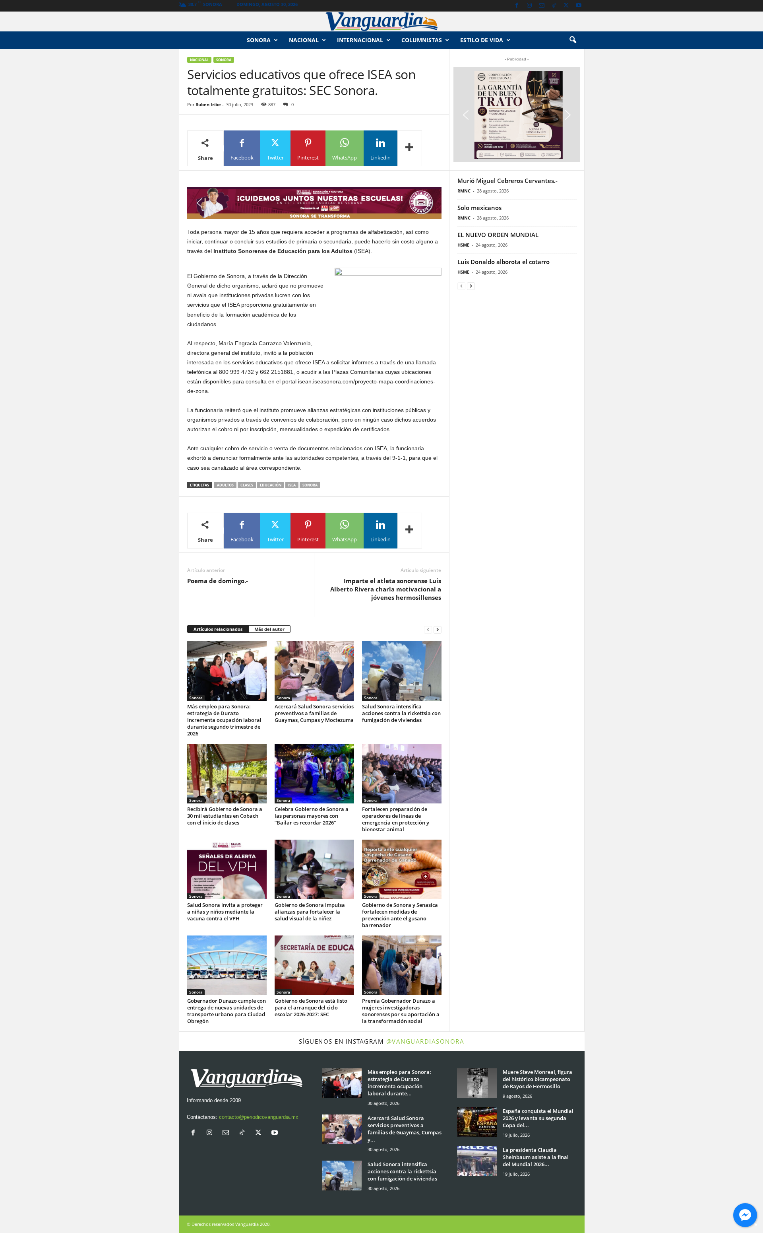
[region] (314, 203)
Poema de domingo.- (217, 581)
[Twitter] (566, 6)
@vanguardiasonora (425, 1041)
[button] (572, 40)
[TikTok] (554, 6)
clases (246, 485)
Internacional (360, 40)
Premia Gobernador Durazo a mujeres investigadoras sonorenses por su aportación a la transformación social (401, 1011)
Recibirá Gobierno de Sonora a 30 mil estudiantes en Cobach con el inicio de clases (224, 815)
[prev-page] (428, 629)
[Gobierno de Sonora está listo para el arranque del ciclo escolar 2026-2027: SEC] (314, 965)
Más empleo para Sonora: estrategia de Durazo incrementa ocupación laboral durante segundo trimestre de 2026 (224, 720)
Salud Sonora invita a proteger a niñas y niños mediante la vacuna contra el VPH (225, 911)
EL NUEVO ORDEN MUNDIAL (497, 235)
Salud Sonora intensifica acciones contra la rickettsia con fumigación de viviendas (401, 713)
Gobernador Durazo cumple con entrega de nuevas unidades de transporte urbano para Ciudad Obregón (226, 1011)
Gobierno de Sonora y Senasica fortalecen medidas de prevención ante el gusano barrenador (400, 915)
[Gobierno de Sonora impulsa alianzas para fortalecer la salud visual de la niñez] (314, 869)
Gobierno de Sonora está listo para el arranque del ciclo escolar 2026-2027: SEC (311, 1007)
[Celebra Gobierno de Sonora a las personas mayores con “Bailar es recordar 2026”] (314, 773)
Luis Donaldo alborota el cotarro (503, 262)
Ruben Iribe (208, 104)
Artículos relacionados (218, 629)
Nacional (304, 40)
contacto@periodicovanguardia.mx (258, 1117)
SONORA (310, 485)
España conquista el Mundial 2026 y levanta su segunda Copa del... (538, 1118)
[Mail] (541, 6)
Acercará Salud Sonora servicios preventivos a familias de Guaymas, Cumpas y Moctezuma (314, 713)
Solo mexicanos (479, 208)
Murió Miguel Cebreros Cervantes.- (507, 181)
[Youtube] (578, 6)
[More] (409, 148)
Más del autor (269, 629)
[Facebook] (517, 6)
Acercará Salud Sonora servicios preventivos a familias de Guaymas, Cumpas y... (405, 1128)
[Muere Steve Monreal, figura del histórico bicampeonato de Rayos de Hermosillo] (477, 1083)
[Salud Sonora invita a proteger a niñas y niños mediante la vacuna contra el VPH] (227, 869)
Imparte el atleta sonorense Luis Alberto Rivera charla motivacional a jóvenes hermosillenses (385, 589)
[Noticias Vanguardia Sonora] (381, 21)
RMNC (464, 191)
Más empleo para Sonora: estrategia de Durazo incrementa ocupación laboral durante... (399, 1082)
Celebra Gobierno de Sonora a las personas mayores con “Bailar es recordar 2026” (312, 815)
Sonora (259, 40)
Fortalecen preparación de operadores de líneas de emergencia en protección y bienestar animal (395, 819)
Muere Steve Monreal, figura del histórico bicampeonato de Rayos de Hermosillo (537, 1079)
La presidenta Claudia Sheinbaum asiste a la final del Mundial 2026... (536, 1157)
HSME (463, 245)
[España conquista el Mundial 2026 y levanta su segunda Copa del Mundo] (477, 1122)
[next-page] (438, 629)
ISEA (292, 485)
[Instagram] (529, 6)
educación (270, 485)
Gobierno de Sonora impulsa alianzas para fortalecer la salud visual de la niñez (310, 911)
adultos (225, 485)
